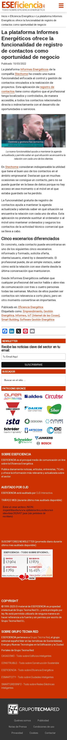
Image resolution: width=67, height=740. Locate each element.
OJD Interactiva (44, 493)
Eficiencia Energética (22, 16)
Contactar (50, 733)
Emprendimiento (32, 311)
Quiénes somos (22, 720)
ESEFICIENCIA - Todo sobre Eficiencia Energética (27, 670)
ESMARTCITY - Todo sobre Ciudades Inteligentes (27, 677)
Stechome (21, 74)
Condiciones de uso (43, 726)
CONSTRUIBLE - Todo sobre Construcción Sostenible (30, 663)
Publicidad (43, 720)
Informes (20, 315)
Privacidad (17, 733)
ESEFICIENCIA (23, 6)
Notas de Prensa (18, 726)
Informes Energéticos (34, 69)
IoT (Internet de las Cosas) (43, 315)
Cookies (34, 733)
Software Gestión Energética (37, 319)
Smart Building (10, 319)
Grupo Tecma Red (40, 637)
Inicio (4, 16)
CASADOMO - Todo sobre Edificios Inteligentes (26, 656)
